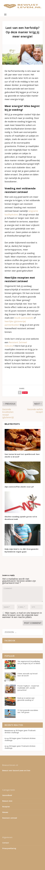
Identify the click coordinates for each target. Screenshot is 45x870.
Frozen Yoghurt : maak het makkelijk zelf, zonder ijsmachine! (28, 688)
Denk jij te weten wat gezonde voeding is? (25, 699)
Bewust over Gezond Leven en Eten (16, 770)
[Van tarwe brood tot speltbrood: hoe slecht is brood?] (22, 440)
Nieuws (5, 812)
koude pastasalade (23, 317)
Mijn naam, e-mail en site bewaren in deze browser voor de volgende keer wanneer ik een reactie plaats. (22, 614)
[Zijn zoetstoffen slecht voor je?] (22, 472)
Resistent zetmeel (9, 818)
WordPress (22, 864)
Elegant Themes (22, 861)
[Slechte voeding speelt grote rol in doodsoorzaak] (22, 502)
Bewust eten (7, 801)
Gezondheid (7, 795)
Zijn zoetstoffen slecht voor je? (19, 487)
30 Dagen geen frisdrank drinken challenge (20, 731)
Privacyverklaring (9, 848)
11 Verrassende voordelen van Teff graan (27, 711)
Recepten (6, 807)
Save (25, 392)
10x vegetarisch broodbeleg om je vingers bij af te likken (28, 662)
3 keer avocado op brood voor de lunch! (27, 674)
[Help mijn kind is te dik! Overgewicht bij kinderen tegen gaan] (22, 535)
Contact (5, 843)
